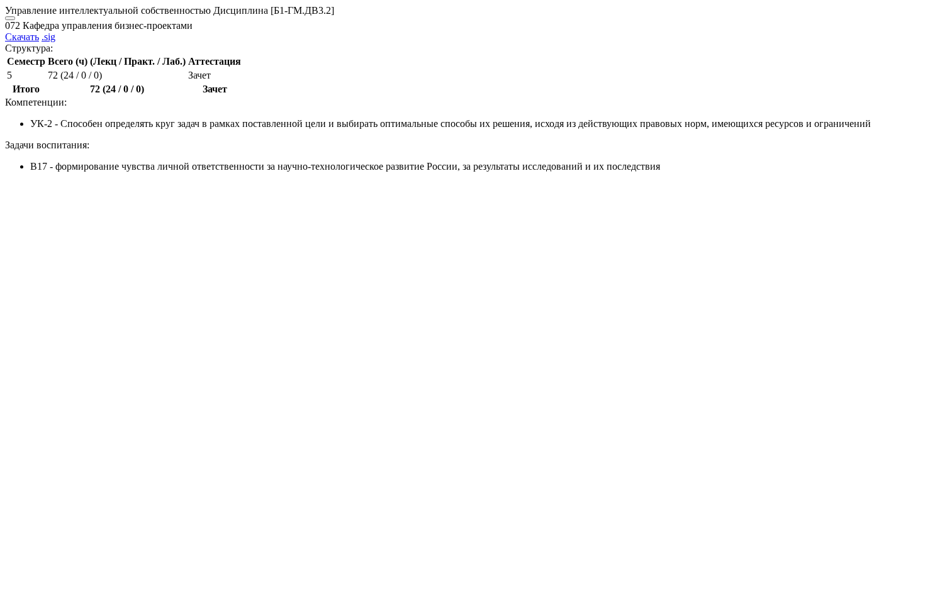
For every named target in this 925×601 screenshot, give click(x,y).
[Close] (10, 18)
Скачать (22, 36)
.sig (48, 36)
